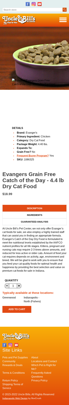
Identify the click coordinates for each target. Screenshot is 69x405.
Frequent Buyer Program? (33, 155)
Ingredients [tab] (34, 215)
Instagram (34, 4)
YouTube (40, 4)
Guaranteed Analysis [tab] (34, 221)
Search (65, 10)
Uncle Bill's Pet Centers (19, 20)
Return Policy (10, 380)
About (34, 357)
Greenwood (9, 297)
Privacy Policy (39, 380)
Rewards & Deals (12, 365)
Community (8, 361)
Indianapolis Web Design (15, 398)
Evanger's (31, 132)
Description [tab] (34, 208)
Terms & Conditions (13, 372)
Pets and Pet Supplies (15, 357)
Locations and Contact (44, 361)
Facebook (28, 4)
